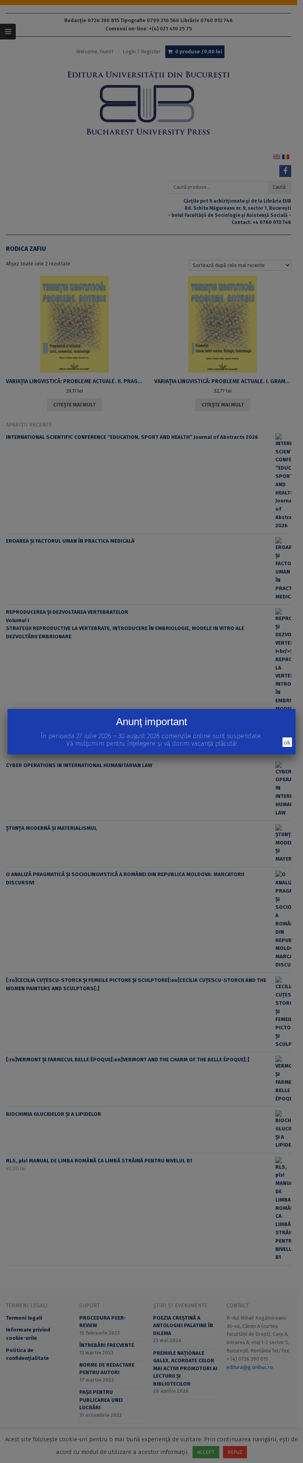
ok (287, 742)
